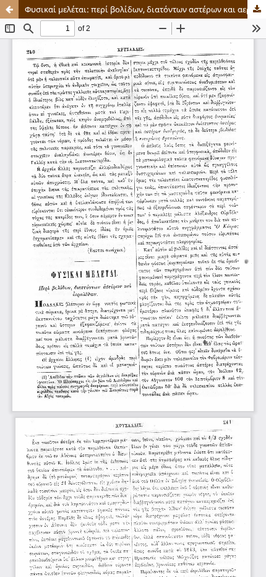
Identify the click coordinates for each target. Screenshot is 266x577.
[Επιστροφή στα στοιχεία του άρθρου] (9, 9)
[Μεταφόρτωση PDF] (256, 9)
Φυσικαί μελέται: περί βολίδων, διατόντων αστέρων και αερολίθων (145, 9)
